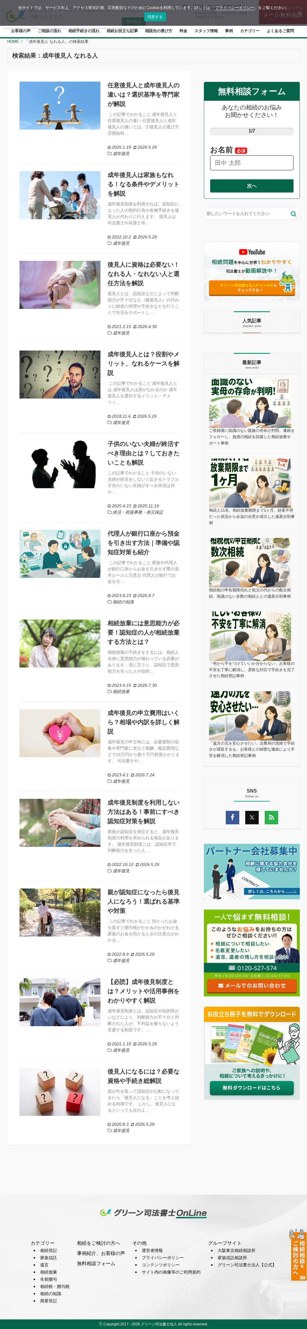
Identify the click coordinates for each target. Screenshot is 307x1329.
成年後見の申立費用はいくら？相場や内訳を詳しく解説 (144, 722)
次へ (252, 185)
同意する (155, 16)
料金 (183, 30)
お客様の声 (21, 30)
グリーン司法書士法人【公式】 (247, 1264)
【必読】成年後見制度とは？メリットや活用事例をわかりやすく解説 (144, 991)
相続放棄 (48, 1272)
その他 (139, 1243)
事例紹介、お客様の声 (101, 1253)
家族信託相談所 (232, 1257)
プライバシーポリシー (163, 1257)
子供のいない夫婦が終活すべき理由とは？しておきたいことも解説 (144, 453)
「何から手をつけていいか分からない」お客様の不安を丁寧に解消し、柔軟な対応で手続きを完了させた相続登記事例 (252, 669)
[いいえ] (300, 13)
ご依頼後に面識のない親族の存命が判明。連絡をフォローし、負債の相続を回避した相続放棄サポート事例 (252, 436)
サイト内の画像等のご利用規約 (171, 1272)
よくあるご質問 (280, 30)
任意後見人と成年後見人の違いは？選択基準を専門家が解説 (144, 94)
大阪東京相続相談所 (236, 1250)
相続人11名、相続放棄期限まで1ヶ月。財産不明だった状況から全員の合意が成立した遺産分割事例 (252, 516)
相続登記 (48, 1250)
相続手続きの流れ (84, 30)
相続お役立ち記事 (122, 30)
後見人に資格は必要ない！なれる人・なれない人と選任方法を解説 (144, 273)
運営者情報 (152, 1250)
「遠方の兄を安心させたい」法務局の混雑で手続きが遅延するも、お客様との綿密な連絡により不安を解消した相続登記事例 (252, 749)
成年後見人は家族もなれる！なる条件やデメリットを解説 (144, 184)
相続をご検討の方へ (98, 1243)
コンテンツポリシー (161, 1264)
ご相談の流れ (49, 30)
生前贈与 (48, 1279)
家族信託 (48, 1257)
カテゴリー (250, 30)
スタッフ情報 (206, 30)
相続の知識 (50, 1293)
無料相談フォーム (96, 1263)
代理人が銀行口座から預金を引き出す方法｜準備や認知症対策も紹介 (144, 542)
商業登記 (48, 1300)
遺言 (44, 1264)
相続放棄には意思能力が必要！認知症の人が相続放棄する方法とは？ (144, 632)
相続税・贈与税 (55, 1286)
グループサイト (225, 1243)
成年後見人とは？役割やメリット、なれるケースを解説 (144, 363)
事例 (229, 30)
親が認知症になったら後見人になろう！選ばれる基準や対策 (144, 901)
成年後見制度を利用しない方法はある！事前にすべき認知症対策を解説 (144, 811)
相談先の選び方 (158, 30)
